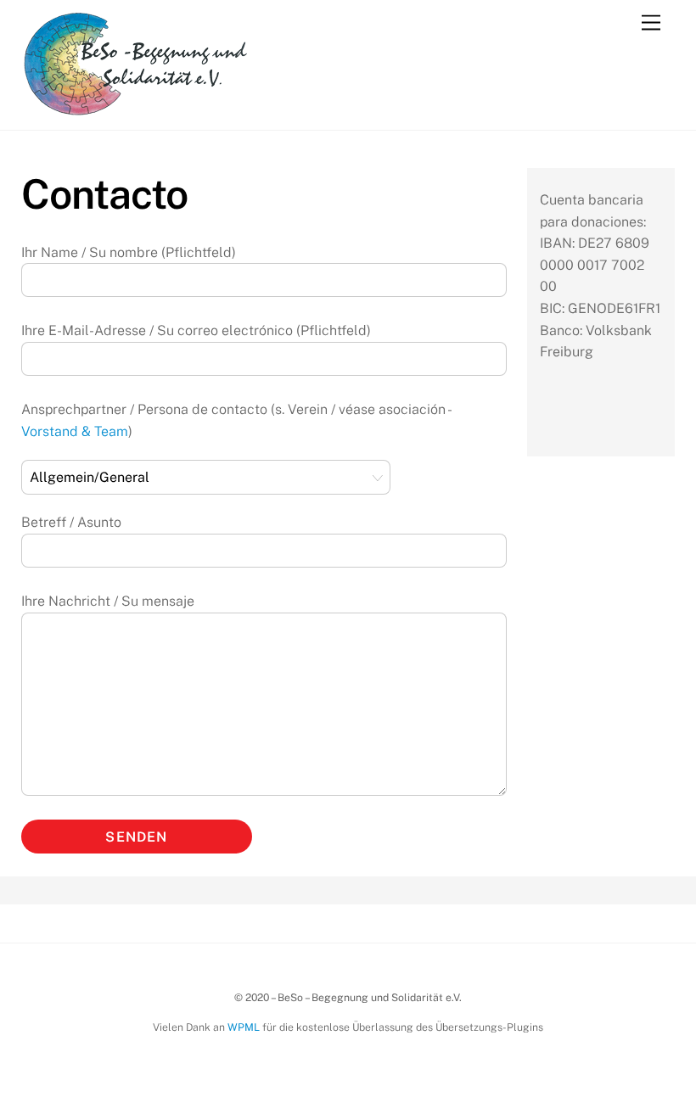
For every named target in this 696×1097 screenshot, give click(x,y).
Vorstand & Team (74, 431)
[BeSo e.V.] (135, 108)
